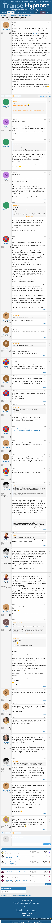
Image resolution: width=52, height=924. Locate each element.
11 (14, 96)
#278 (45, 326)
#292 (45, 604)
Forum (16, 903)
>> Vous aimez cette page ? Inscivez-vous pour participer (26, 922)
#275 (45, 202)
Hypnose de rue (9, 852)
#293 (45, 619)
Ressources (25, 12)
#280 (45, 359)
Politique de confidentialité (41, 918)
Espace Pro (33, 1)
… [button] (7, 96)
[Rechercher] (47, 12)
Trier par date (41, 96)
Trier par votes (48, 96)
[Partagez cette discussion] (48, 22)
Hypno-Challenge (24, 1)
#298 (45, 758)
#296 (45, 717)
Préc (3, 96)
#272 (45, 119)
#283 (45, 404)
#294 (45, 689)
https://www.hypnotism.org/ (22, 429)
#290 (45, 548)
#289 (45, 532)
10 (12, 96)
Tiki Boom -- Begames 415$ (12, 876)
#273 (45, 139)
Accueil (4, 12)
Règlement (33, 918)
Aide (48, 918)
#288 (45, 482)
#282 (45, 390)
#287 (45, 468)
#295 (45, 703)
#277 (45, 312)
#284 (45, 426)
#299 (45, 783)
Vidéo (3, 1)
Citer (50, 92)
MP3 (8, 1)
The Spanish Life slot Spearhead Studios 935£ (16, 880)
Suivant (18, 96)
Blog (18, 12)
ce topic (35, 33)
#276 (45, 236)
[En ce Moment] (50, 12)
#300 (45, 816)
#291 (45, 574)
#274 (45, 172)
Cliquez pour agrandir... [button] (29, 112)
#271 (45, 99)
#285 (45, 440)
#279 (45, 340)
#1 (50, 22)
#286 (45, 454)
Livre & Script (15, 1)
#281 (45, 375)
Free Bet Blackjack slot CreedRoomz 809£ (15, 871)
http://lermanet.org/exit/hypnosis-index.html (27, 430)
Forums (11, 12)
